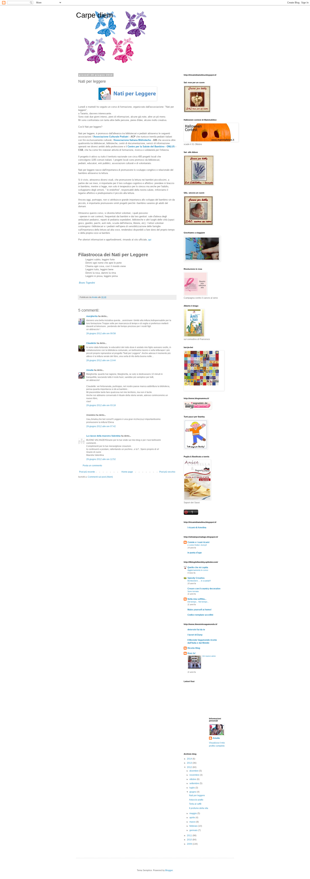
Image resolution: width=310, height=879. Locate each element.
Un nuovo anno (209, 656)
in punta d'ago (194, 552)
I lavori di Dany (195, 635)
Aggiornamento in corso (197, 570)
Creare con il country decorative (203, 588)
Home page (127, 472)
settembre (194, 783)
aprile (192, 817)
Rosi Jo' (191, 653)
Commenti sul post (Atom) (100, 477)
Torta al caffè (195, 804)
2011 (189, 835)
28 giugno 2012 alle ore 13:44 (101, 360)
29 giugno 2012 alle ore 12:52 (101, 459)
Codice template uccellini (200, 615)
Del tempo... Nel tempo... (198, 602)
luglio (192, 787)
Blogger (169, 870)
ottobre (193, 779)
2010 (189, 839)
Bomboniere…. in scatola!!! (199, 581)
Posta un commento (92, 465)
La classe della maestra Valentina (103, 436)
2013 (189, 763)
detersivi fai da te (196, 629)
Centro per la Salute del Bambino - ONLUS (151, 146)
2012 (189, 767)
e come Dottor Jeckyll (196, 545)
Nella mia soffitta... (196, 599)
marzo (192, 822)
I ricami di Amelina (196, 527)
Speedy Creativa (196, 578)
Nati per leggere (197, 795)
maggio (193, 813)
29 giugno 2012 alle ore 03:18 (101, 405)
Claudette (91, 343)
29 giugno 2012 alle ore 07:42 (101, 426)
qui (149, 239)
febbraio (193, 826)
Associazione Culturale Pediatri (110, 136)
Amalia (89, 370)
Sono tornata (193, 591)
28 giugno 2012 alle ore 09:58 (101, 333)
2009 (189, 844)
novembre (194, 775)
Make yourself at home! (199, 609)
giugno (193, 792)
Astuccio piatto (196, 800)
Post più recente (87, 472)
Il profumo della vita (198, 808)
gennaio (193, 830)
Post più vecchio (167, 472)
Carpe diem (94, 15)
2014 (189, 759)
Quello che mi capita (197, 567)
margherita (92, 316)
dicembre (194, 771)
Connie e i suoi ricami (198, 542)
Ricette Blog (193, 648)
